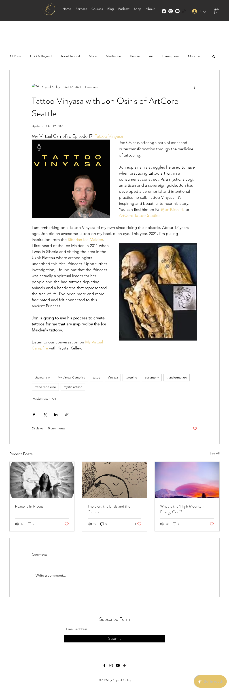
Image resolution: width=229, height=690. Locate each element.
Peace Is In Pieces (29, 506)
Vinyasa (113, 377)
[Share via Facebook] (34, 414)
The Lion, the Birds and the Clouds (109, 509)
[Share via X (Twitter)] (45, 414)
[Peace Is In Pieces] (42, 480)
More (191, 56)
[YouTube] (177, 11)
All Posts (15, 56)
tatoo (96, 377)
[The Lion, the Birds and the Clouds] (114, 480)
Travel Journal (70, 56)
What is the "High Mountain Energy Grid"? (182, 509)
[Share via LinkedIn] (56, 414)
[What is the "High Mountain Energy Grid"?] (187, 480)
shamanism (42, 377)
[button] (216, 11)
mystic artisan (73, 387)
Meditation (113, 56)
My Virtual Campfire (71, 377)
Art (151, 56)
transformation (176, 377)
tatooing (131, 377)
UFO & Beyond (41, 56)
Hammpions (170, 56)
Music (93, 56)
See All (215, 453)
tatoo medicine (45, 387)
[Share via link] (67, 414)
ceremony (152, 377)
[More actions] (194, 87)
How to (135, 56)
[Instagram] (170, 11)
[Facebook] (164, 11)
